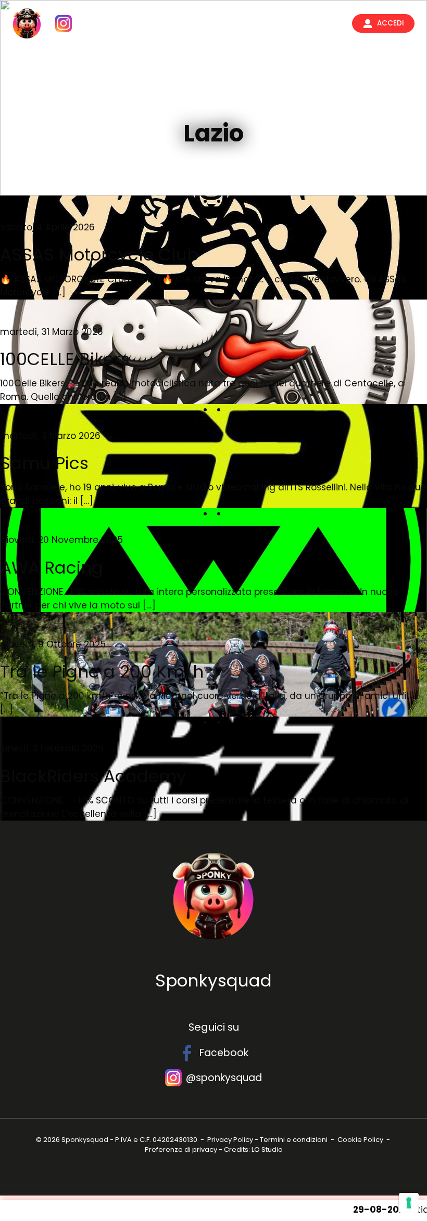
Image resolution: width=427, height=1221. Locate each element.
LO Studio (267, 1149)
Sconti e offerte (216, 101)
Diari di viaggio (315, 23)
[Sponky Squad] (26, 23)
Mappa (206, 23)
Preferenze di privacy (181, 1149)
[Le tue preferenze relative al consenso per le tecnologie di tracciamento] (409, 1203)
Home (171, 23)
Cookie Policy (360, 1140)
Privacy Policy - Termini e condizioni (267, 1140)
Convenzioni (254, 23)
